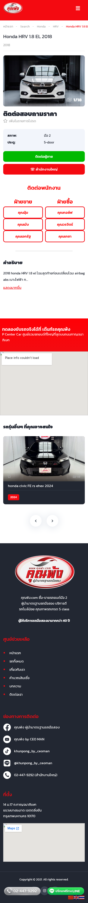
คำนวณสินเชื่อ (19, 677)
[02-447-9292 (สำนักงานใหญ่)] (7, 775)
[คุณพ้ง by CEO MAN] (7, 739)
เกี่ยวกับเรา (17, 669)
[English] (76, 897)
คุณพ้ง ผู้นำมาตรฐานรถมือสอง (37, 727)
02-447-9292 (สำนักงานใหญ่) (35, 774)
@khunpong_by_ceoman (33, 762)
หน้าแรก (8, 26)
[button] (78, 8)
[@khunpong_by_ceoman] (7, 763)
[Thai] (82, 897)
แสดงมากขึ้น (12, 287)
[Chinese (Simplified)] (71, 897)
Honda (41, 26)
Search (25, 26)
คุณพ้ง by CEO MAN (29, 739)
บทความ (15, 686)
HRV (56, 26)
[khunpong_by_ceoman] (7, 751)
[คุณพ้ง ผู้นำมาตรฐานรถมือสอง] (7, 727)
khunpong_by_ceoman (32, 751)
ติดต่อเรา (16, 694)
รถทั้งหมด (16, 661)
